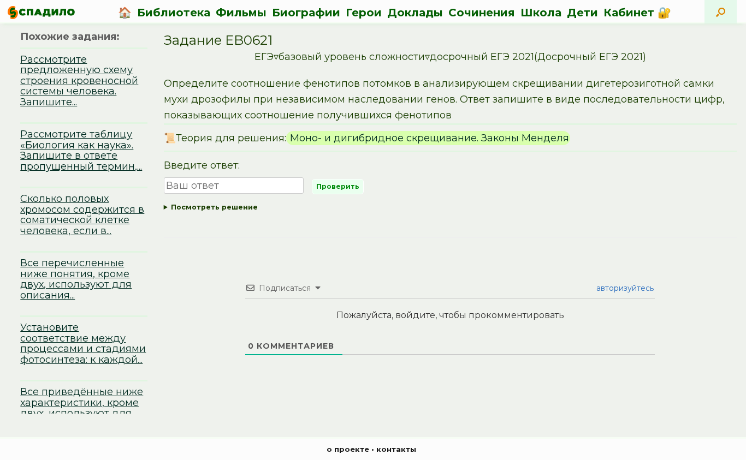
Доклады (415, 12)
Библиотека (173, 12)
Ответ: (450, 209)
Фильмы (241, 12)
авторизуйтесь (624, 288)
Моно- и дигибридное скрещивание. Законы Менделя (428, 138)
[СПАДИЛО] (41, 12)
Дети (582, 12)
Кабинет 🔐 (637, 12)
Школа (540, 12)
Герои (364, 12)
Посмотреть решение (214, 207)
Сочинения (481, 12)
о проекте (348, 449)
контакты (396, 449)
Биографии (306, 12)
